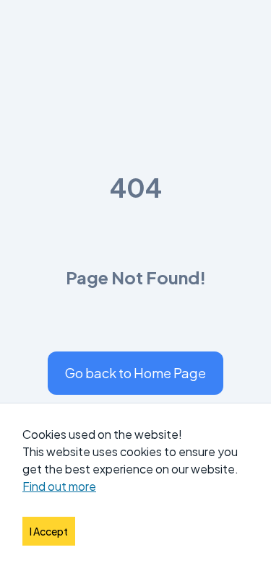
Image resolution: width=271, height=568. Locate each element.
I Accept (49, 531)
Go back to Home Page (135, 372)
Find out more (59, 486)
